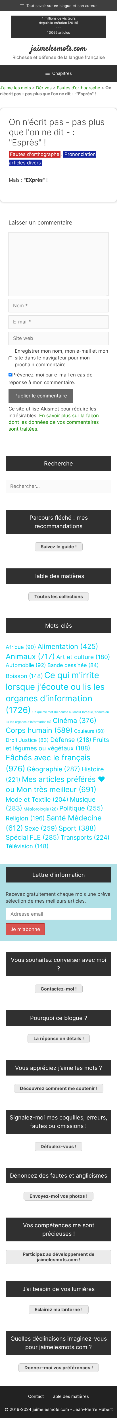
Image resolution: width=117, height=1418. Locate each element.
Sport (77, 828)
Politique (81, 808)
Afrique (21, 647)
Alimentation (67, 646)
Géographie (53, 769)
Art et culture (83, 657)
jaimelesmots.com (58, 49)
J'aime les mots (15, 87)
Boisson (24, 676)
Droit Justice (27, 740)
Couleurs (89, 731)
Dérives (44, 87)
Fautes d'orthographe (78, 87)
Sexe (40, 828)
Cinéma (75, 720)
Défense (70, 739)
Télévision (27, 846)
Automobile (26, 665)
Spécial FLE (32, 837)
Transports (85, 837)
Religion (25, 818)
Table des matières (70, 1396)
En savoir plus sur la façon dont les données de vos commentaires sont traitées (54, 422)
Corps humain (39, 730)
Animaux (30, 656)
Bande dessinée (73, 665)
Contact (36, 1396)
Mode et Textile (37, 799)
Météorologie (41, 809)
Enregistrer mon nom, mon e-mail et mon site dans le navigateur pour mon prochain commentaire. (61, 357)
